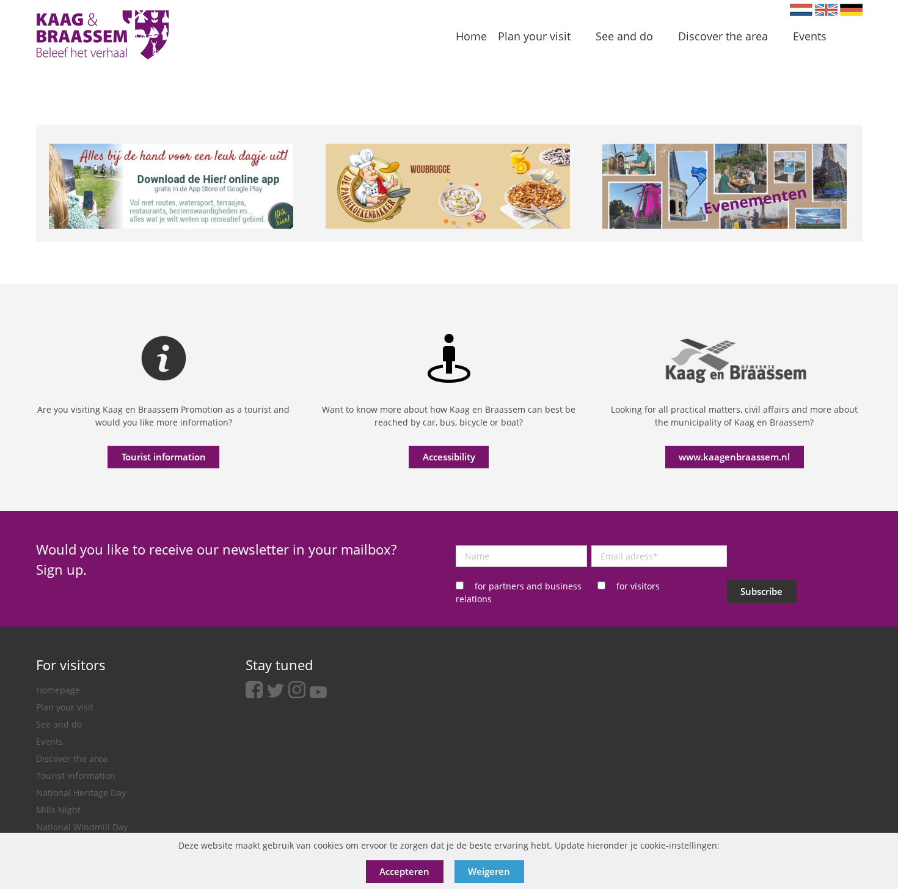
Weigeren (489, 871)
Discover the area (72, 758)
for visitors (638, 586)
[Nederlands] (801, 10)
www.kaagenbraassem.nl (734, 457)
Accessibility (449, 457)
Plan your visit (64, 707)
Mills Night (58, 810)
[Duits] (851, 10)
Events (49, 741)
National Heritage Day (81, 793)
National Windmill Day (82, 827)
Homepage (58, 690)
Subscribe (761, 591)
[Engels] (826, 10)
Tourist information (164, 457)
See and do (59, 724)
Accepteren (404, 871)
